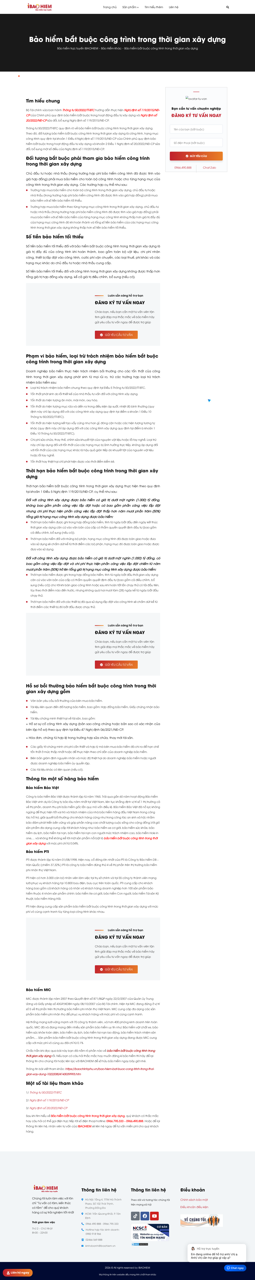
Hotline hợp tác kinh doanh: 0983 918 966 (103, 1231)
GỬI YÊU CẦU (198, 156)
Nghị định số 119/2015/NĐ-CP (49, 1100)
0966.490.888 (183, 167)
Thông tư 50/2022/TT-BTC (45, 1092)
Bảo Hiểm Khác (111, 48)
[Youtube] (154, 1216)
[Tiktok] (135, 1216)
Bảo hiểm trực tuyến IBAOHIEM (77, 48)
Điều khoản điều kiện (194, 1207)
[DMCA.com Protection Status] (139, 1244)
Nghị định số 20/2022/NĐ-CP (48, 1108)
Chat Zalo (209, 167)
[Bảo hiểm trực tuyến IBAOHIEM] (39, 7)
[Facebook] (145, 1216)
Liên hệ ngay (19, 1273)
